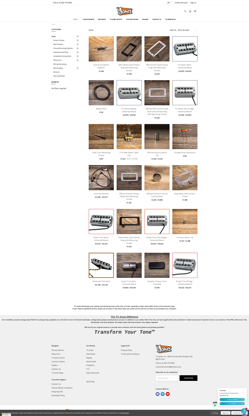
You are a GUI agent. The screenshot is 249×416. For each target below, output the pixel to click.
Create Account (181, 2)
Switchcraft (91, 361)
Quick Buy (90, 381)
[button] (244, 411)
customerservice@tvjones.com (168, 367)
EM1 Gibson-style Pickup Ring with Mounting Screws (129, 68)
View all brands (92, 373)
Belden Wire (101, 109)
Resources (102, 19)
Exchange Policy (58, 395)
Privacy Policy (126, 350)
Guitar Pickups (58, 40)
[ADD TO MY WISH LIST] (109, 47)
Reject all (225, 413)
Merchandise (58, 68)
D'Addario (90, 365)
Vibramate (90, 354)
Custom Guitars (132, 19)
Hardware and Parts (60, 52)
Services (56, 72)
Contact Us (156, 19)
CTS (87, 369)
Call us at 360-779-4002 (62, 2)
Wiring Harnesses (60, 64)
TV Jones (89, 350)
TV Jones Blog (170, 19)
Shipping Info (57, 391)
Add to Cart (101, 100)
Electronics (57, 60)
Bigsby (89, 358)
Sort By (173, 30)
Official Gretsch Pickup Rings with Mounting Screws (129, 196)
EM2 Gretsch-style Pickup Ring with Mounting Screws (157, 68)
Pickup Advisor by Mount (62, 388)
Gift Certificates (59, 76)
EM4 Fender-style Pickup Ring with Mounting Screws (129, 240)
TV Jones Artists (116, 19)
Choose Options (101, 56)
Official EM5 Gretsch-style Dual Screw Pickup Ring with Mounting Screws (157, 111)
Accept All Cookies (239, 413)
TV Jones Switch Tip (184, 237)
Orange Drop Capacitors (185, 152)
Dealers (145, 19)
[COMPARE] (109, 44)
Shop (75, 19)
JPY (169, 2)
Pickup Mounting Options (63, 48)
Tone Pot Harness (101, 193)
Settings (215, 413)
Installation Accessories (62, 56)
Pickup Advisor (88, 19)
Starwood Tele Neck (101, 281)
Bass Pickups (58, 44)
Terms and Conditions (130, 354)
